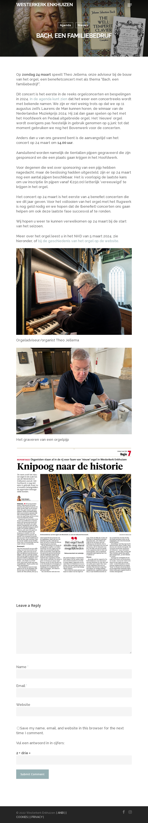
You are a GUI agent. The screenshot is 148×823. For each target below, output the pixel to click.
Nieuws (83, 25)
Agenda (65, 25)
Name (22, 667)
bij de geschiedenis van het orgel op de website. (78, 241)
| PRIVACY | (37, 817)
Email (21, 686)
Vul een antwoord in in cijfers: (40, 743)
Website (23, 705)
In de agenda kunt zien (48, 99)
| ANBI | (60, 812)
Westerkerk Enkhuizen (44, 4)
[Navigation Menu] (130, 5)
